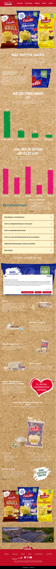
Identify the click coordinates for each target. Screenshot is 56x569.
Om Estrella (19, 3)
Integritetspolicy (26, 567)
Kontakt (50, 3)
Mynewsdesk (15, 554)
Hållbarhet (37, 3)
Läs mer (31, 211)
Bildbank (23, 554)
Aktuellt (44, 3)
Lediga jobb (6, 554)
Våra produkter (28, 3)
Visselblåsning (49, 554)
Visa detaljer (47, 289)
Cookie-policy (32, 567)
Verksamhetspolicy (39, 554)
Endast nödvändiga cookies (27, 292)
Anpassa (37, 292)
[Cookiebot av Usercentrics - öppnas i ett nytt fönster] (47, 276)
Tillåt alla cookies (47, 292)
